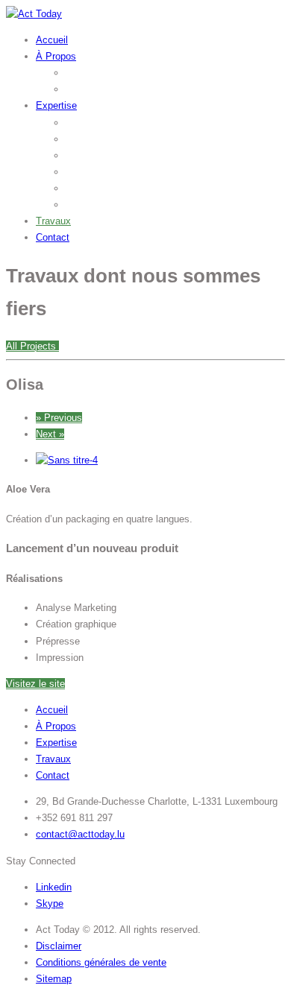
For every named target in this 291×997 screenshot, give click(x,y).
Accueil (52, 39)
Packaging (88, 188)
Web (75, 171)
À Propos (56, 56)
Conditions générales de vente (101, 962)
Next (50, 434)
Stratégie (85, 122)
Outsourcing (92, 89)
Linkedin (54, 887)
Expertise (56, 105)
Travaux (53, 221)
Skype (49, 903)
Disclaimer (58, 946)
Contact (52, 237)
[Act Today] (34, 13)
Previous (59, 417)
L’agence (85, 72)
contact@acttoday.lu (80, 834)
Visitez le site (35, 683)
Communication (99, 155)
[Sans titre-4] (67, 460)
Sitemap (54, 978)
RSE (76, 204)
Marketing (87, 139)
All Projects (32, 346)
